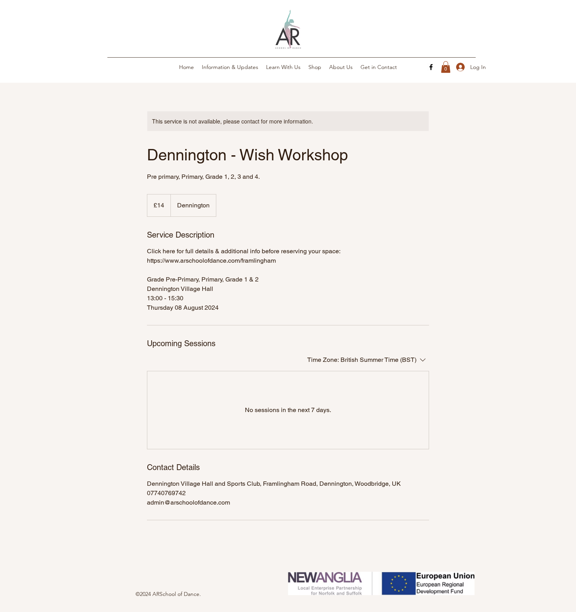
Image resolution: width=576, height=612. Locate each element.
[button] (446, 67)
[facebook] (431, 67)
